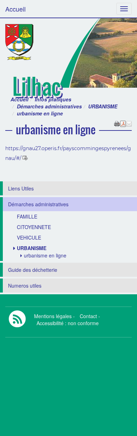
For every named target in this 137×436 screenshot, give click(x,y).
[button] (129, 123)
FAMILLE (27, 216)
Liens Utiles (21, 188)
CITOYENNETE (34, 226)
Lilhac (36, 86)
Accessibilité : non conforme (68, 323)
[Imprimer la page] (117, 123)
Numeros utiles (24, 285)
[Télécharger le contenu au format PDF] (123, 123)
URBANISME (102, 106)
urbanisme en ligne (45, 255)
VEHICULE (29, 237)
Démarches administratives (49, 106)
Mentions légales (53, 316)
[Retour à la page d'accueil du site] (19, 42)
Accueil (15, 8)
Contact (88, 316)
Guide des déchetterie (32, 269)
